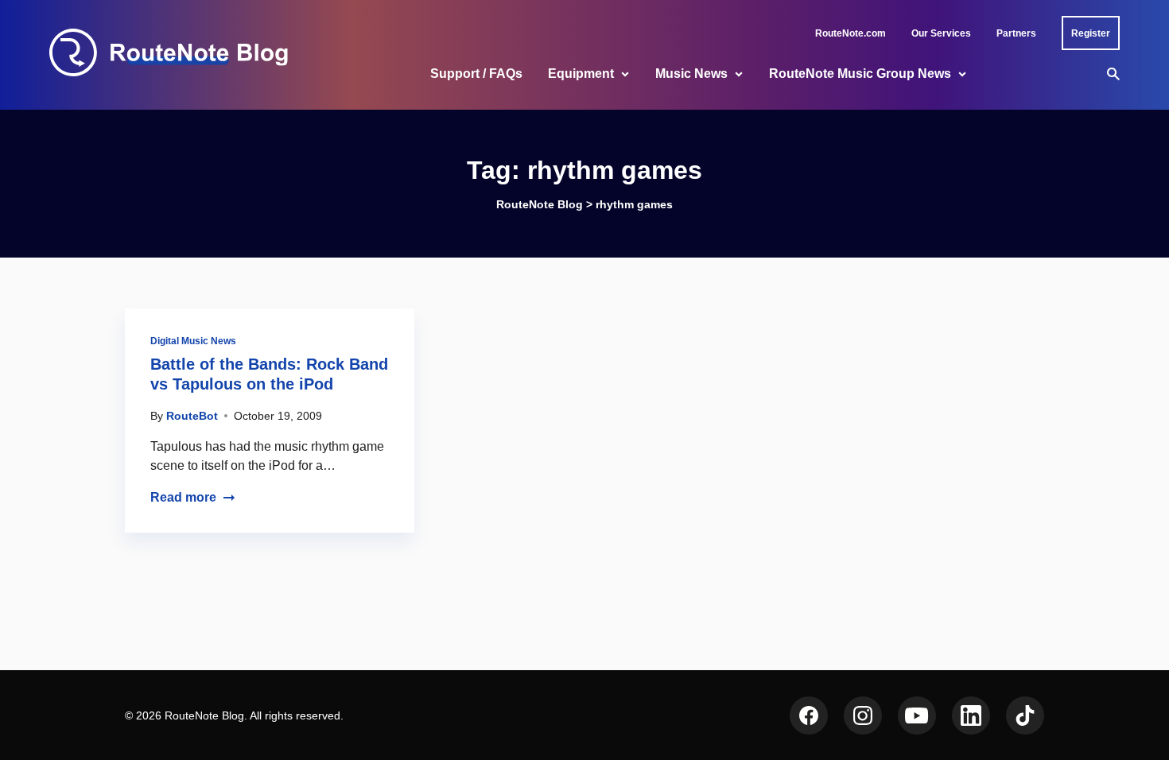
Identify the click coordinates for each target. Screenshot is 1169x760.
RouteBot (192, 415)
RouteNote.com (850, 33)
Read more (183, 497)
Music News (691, 73)
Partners (1016, 33)
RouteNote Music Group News (860, 73)
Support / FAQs (476, 73)
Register (1090, 33)
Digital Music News (193, 341)
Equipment (581, 73)
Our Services (941, 33)
